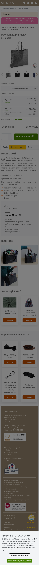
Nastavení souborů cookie (19, 555)
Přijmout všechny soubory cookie (19, 561)
